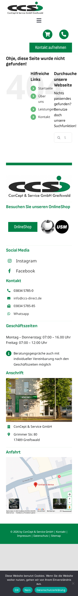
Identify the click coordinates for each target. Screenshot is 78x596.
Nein (28, 590)
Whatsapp (21, 313)
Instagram (26, 261)
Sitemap (56, 535)
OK (17, 590)
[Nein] (73, 583)
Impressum (24, 535)
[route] (39, 458)
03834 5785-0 (23, 290)
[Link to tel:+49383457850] (64, 34)
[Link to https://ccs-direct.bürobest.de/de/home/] (47, 34)
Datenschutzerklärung (51, 590)
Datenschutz (40, 535)
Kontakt (44, 117)
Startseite (45, 88)
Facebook (25, 271)
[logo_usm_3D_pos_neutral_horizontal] (55, 213)
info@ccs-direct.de (28, 298)
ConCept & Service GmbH (38, 531)
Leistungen (46, 109)
